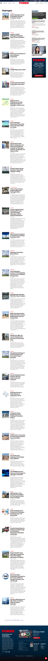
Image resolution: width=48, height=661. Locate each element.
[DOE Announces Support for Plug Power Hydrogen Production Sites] (5, 235)
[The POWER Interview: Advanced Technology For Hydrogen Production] (5, 473)
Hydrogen (12, 13)
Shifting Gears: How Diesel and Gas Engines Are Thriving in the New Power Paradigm (17, 495)
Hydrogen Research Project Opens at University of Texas (16, 394)
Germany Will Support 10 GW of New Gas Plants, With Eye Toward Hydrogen (17, 602)
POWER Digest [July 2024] (17, 69)
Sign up (42, 648)
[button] (1, 3)
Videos (33, 44)
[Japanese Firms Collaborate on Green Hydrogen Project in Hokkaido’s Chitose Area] (5, 102)
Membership (25, 643)
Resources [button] (10, 2)
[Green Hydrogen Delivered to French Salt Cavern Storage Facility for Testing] (5, 124)
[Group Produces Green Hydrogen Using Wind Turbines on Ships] (5, 170)
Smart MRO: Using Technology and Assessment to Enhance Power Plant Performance (38, 32)
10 (15, 620)
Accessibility (26, 649)
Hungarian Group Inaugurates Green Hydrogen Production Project (16, 415)
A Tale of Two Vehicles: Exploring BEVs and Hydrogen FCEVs (16, 190)
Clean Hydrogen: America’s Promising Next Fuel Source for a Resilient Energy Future (17, 273)
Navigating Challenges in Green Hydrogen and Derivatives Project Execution (17, 355)
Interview (12, 433)
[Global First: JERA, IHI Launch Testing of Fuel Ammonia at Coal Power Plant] (5, 337)
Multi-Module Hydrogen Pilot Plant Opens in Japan (17, 295)
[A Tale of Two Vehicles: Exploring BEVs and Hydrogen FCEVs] (5, 190)
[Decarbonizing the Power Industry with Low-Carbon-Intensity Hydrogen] (5, 376)
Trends (11, 491)
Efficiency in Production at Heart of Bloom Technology (17, 55)
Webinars (34, 11)
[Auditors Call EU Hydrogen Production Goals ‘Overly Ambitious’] (5, 35)
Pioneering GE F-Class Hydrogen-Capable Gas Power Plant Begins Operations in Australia (17, 555)
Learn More (36, 637)
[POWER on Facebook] (6, 652)
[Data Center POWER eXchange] (40, 0)
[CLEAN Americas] (45, 0)
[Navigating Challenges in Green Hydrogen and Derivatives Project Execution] (5, 354)
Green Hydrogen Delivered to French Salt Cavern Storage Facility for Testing (17, 125)
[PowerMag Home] (24, 3)
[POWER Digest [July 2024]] (5, 71)
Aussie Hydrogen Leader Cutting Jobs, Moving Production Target (17, 16)
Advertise (37, 2)
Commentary (12, 250)
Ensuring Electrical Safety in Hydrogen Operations (17, 83)
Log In (45, 2)
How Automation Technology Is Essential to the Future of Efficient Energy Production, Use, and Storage (17, 578)
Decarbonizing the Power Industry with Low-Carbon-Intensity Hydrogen (17, 377)
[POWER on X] (7, 652)
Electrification (13, 187)
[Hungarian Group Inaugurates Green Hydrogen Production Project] (5, 414)
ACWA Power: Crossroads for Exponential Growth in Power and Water (17, 436)
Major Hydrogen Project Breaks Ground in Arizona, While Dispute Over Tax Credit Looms (17, 316)
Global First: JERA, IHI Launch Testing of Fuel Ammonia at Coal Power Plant (17, 338)
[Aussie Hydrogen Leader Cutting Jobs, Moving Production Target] (5, 16)
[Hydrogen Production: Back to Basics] (5, 253)
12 (18, 620)
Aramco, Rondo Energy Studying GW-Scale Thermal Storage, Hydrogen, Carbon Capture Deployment (17, 212)
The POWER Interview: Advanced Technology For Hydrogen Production (17, 473)
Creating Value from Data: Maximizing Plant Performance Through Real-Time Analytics (38, 21)
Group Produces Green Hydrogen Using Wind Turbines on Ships (16, 170)
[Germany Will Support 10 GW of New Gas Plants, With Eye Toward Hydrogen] (5, 601)
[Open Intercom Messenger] (46, 658)
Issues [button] (14, 2)
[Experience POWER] (33, 0)
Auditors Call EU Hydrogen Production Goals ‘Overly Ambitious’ (17, 35)
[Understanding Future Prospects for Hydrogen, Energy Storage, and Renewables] (5, 512)
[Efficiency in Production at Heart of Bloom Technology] (5, 55)
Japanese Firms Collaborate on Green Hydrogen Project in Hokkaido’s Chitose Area (17, 103)
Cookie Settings (21, 649)
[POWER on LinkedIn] (9, 652)
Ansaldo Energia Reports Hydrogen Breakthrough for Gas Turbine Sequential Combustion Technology (17, 531)
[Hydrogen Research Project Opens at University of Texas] (5, 394)
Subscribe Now (38, 75)
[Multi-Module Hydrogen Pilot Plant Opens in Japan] (5, 296)
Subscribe (35, 650)
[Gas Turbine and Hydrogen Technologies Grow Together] (5, 457)
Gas (11, 526)
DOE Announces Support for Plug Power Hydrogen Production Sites (17, 235)
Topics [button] (6, 2)
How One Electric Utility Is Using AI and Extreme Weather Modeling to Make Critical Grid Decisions (38, 39)
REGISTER (33, 26)
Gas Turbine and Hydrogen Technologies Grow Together (17, 457)
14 (21, 620)
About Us (20, 644)
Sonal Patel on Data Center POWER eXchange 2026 (37, 55)
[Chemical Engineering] (26, 0)
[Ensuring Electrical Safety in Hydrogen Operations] (5, 84)
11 (17, 620)
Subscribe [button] (41, 2)
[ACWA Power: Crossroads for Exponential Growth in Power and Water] (5, 436)
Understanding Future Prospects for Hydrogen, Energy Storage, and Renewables (17, 513)
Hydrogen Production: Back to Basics (16, 253)
